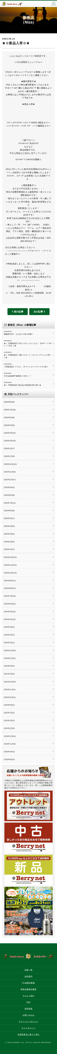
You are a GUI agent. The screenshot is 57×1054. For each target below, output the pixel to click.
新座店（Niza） (28, 19)
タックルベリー (14, 4)
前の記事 (18, 311)
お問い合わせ (28, 1015)
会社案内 (28, 976)
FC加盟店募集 (28, 983)
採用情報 (28, 1009)
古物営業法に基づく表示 (28, 1034)
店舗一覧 (28, 970)
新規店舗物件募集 (29, 989)
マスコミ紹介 (28, 996)
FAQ (28, 1002)
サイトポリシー (28, 1028)
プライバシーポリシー (28, 1022)
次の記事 (38, 311)
